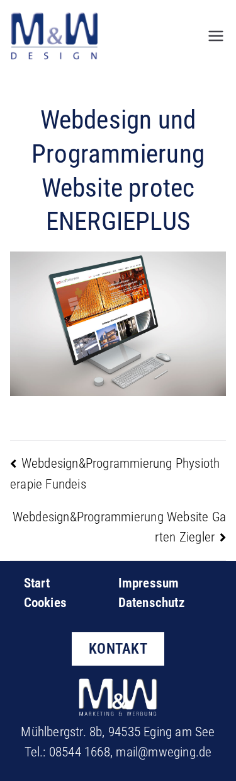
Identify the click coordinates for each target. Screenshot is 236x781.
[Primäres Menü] (216, 36)
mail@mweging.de (163, 752)
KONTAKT (118, 648)
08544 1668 (79, 752)
